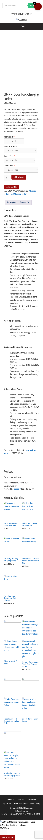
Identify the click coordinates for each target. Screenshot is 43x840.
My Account (7, 803)
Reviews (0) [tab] (24, 202)
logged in (17, 489)
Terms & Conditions (21, 803)
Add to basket (18, 177)
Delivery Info (31, 799)
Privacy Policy (35, 803)
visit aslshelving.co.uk (12, 464)
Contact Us (20, 799)
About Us (10, 799)
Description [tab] (11, 202)
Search (33, 5)
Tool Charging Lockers (18, 194)
